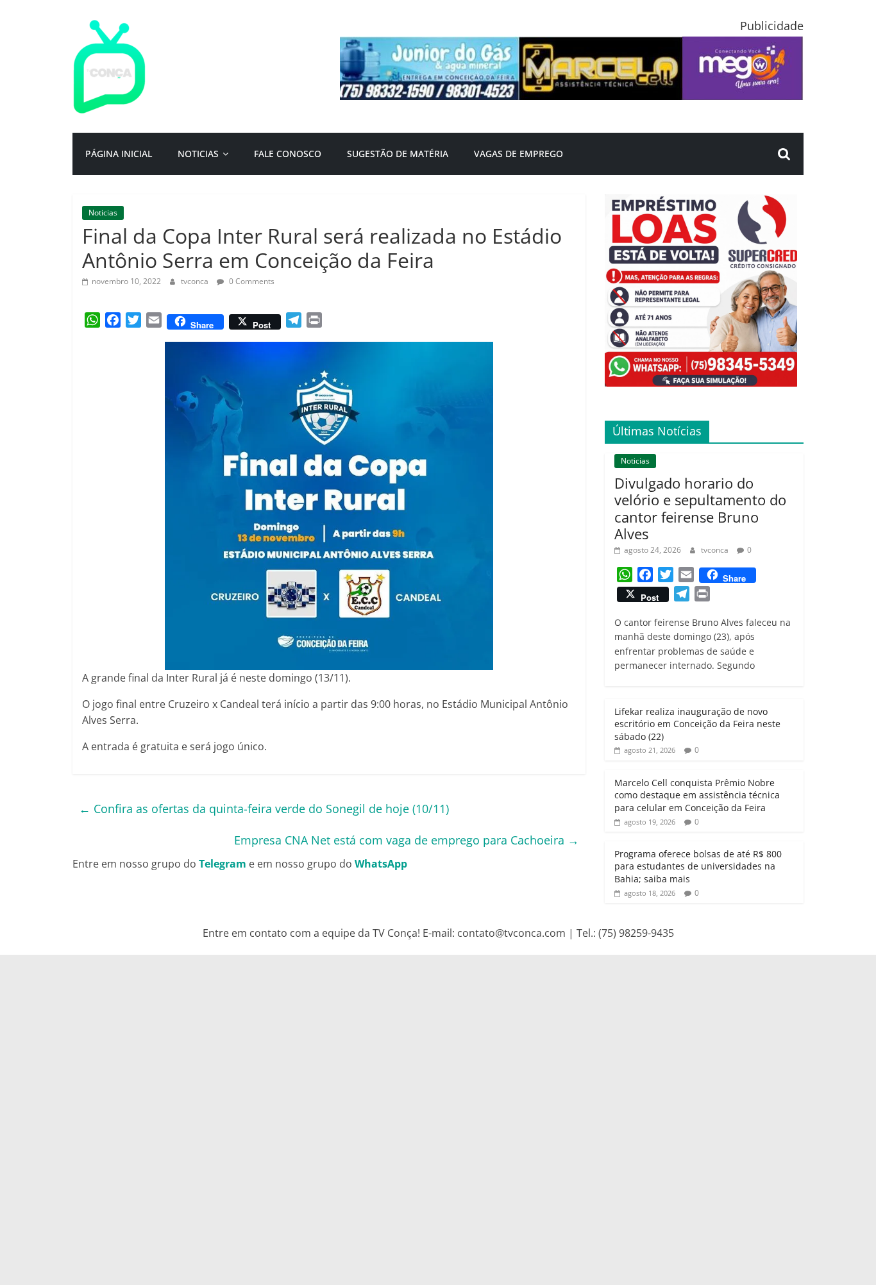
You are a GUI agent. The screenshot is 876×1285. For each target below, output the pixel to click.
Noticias (198, 153)
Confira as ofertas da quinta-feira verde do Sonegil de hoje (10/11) (264, 808)
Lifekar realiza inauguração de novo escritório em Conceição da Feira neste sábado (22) (697, 724)
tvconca (195, 281)
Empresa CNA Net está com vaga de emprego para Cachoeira (406, 840)
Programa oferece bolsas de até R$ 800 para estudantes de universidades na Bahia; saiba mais (698, 866)
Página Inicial (118, 153)
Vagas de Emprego (518, 153)
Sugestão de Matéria (397, 153)
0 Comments (250, 281)
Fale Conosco (287, 153)
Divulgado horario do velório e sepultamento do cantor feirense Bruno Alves (700, 508)
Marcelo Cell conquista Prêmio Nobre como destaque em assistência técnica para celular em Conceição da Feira (697, 795)
